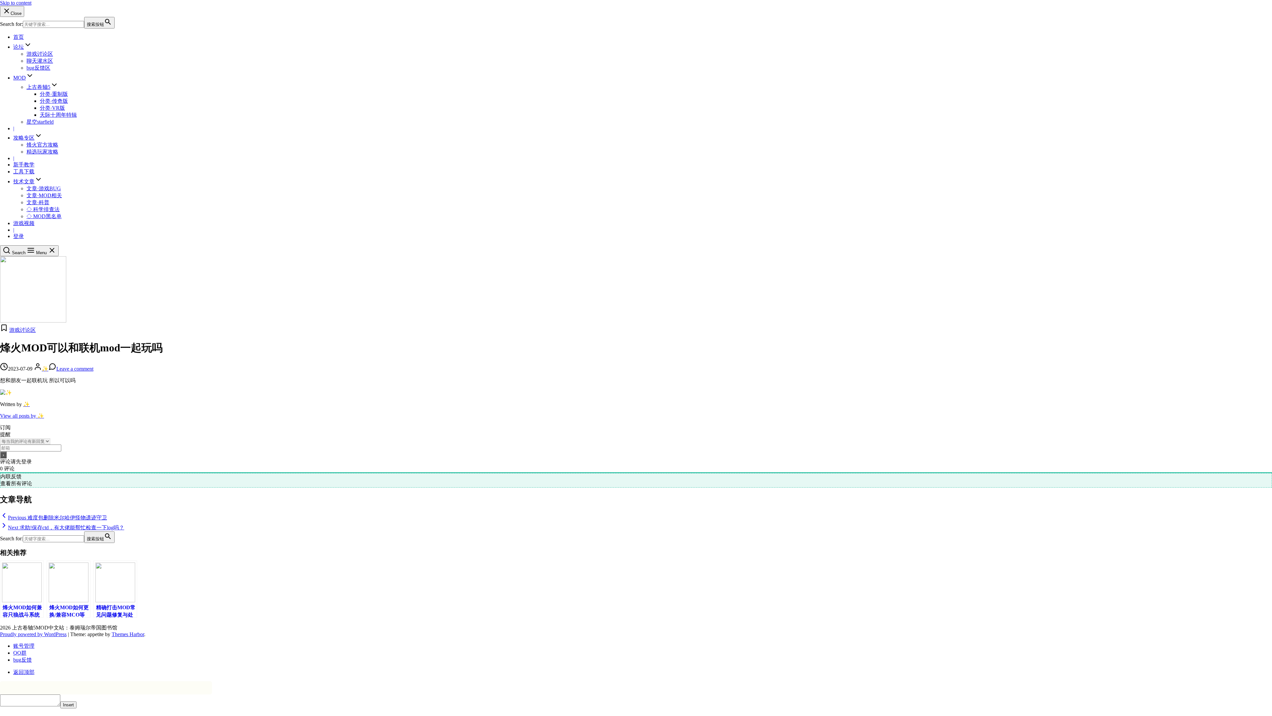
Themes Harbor (128, 634)
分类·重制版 (54, 94)
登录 (18, 236)
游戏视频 (23, 223)
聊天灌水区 (39, 61)
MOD (19, 78)
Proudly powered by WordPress (33, 634)
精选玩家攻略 (42, 151)
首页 (18, 37)
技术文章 (23, 181)
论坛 (18, 47)
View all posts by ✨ (22, 416)
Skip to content (15, 3)
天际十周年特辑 (58, 115)
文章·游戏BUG (43, 188)
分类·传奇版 (54, 101)
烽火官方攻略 (42, 145)
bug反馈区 (38, 68)
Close (16, 13)
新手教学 (23, 164)
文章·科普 (37, 202)
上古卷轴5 (38, 87)
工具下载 (23, 171)
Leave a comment (74, 369)
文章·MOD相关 (44, 195)
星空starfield (40, 122)
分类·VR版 (52, 108)
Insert (68, 704)
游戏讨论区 (39, 54)
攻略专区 (23, 138)
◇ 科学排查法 (43, 209)
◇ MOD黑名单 (44, 216)
